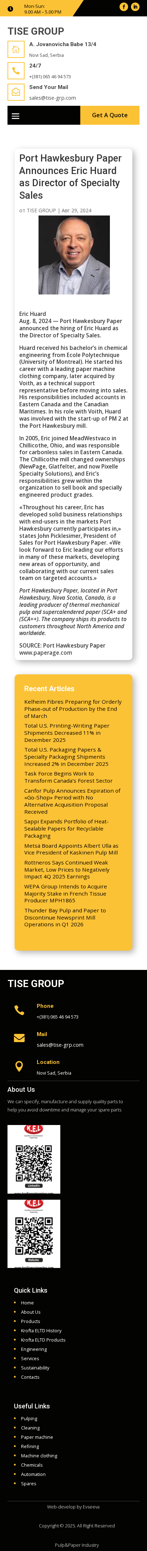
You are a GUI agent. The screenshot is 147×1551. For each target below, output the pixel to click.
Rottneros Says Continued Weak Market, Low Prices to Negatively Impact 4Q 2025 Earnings (67, 869)
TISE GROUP (41, 210)
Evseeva (91, 1506)
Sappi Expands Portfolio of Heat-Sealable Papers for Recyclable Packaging (66, 828)
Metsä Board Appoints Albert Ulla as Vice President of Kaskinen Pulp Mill (71, 849)
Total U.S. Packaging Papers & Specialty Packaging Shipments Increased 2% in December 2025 (66, 756)
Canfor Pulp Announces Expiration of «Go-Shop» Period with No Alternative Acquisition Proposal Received (72, 801)
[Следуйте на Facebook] (124, 7)
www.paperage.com (45, 652)
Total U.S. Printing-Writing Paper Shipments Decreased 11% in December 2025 (67, 732)
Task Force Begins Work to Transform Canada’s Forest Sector (68, 777)
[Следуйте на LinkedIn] (135, 7)
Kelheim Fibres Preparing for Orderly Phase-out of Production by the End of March (73, 708)
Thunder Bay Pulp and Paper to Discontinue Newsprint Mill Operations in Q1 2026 (65, 917)
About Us (21, 1089)
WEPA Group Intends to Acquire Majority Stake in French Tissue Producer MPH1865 (65, 893)
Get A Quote (110, 115)
